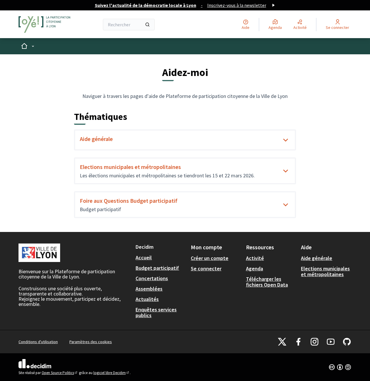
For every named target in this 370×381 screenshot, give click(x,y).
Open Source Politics (60, 372)
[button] (285, 140)
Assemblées (149, 288)
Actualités (147, 299)
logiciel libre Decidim (111, 372)
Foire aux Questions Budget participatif (128, 200)
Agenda (254, 268)
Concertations (152, 278)
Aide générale (96, 138)
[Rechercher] (147, 24)
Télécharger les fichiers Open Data (267, 282)
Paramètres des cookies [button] (90, 341)
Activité (255, 258)
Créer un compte (209, 258)
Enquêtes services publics (156, 312)
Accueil (144, 257)
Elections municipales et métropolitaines (130, 166)
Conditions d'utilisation (38, 341)
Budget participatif (157, 268)
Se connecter (206, 268)
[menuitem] (161, 258)
